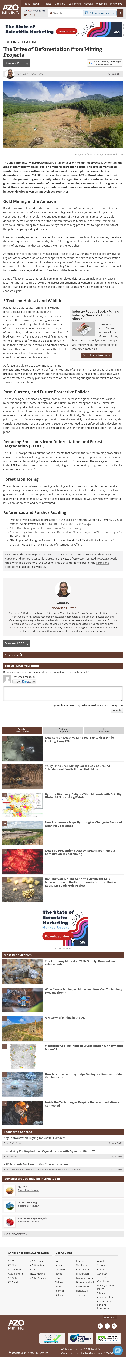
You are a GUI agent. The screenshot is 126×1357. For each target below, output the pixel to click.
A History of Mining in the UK (65, 1017)
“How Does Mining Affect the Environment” (36, 528)
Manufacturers (84, 1278)
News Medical (37, 1273)
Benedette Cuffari (63, 608)
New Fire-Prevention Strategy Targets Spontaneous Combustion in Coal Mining (80, 852)
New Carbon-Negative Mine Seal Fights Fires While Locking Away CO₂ (79, 739)
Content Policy (105, 1297)
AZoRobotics (14, 1269)
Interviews (82, 1261)
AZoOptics (13, 1278)
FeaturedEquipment (63, 730)
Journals (59, 1290)
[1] (22, 748)
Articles (59, 1265)
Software (60, 1295)
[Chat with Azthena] (118, 1350)
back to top (109, 1317)
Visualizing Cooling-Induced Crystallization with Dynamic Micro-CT (84, 1047)
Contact (101, 1269)
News (58, 1261)
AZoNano (13, 1265)
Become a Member (86, 1282)
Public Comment (66, 705)
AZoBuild (13, 1282)
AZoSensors (36, 1261)
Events (59, 1286)
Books (58, 1273)
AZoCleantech (15, 1273)
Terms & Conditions (103, 1279)
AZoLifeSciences (39, 1278)
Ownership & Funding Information (104, 1305)
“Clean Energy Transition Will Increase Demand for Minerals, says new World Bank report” (65, 532)
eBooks (59, 1278)
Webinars (81, 1265)
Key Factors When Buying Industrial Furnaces (34, 1138)
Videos (59, 1282)
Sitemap (101, 1293)
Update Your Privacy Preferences (29, 1352)
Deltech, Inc (15, 1143)
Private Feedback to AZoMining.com (102, 705)
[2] (22, 776)
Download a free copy (96, 355)
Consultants (82, 1269)
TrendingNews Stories (22, 730)
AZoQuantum (37, 1265)
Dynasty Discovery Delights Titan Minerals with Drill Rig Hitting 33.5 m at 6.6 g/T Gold (83, 795)
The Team (81, 1295)
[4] (22, 832)
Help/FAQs (82, 1290)
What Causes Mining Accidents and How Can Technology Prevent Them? (83, 990)
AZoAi (33, 1269)
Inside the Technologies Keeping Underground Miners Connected (82, 1103)
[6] (22, 889)
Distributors (82, 1273)
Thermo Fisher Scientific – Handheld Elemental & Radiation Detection (45, 1169)
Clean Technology (27, 1202)
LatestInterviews (104, 730)
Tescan (13, 1156)
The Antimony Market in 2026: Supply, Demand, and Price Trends (81, 962)
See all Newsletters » (15, 1233)
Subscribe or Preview (28, 1189)
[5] (22, 861)
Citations (12, 655)
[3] (22, 804)
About (100, 1261)
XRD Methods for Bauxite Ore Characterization (36, 1164)
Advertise (102, 1273)
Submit (117, 710)
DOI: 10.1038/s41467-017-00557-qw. (70, 524)
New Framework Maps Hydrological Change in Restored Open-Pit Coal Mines (83, 823)
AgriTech (22, 1186)
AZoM (11, 1261)
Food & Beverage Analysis (32, 1218)
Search (101, 1265)
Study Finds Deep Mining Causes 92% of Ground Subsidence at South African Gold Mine (77, 767)
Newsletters (82, 1286)
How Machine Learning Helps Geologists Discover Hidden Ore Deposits (84, 1075)
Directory (60, 3)
